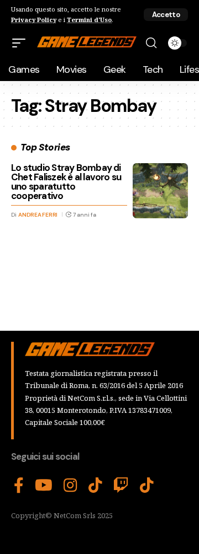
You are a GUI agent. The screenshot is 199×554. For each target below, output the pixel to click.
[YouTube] (43, 485)
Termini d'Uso (89, 19)
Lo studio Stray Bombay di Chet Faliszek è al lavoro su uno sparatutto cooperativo (66, 182)
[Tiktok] (146, 485)
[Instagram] (70, 485)
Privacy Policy (33, 19)
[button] (166, 14)
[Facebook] (19, 485)
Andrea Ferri (37, 214)
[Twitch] (121, 485)
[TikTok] (95, 485)
